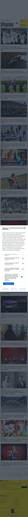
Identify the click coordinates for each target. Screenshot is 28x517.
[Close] (25, 228)
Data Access (14, 289)
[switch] (22, 258)
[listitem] (14, 255)
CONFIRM (8, 283)
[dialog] (14, 258)
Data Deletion (5, 289)
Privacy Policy (22, 289)
